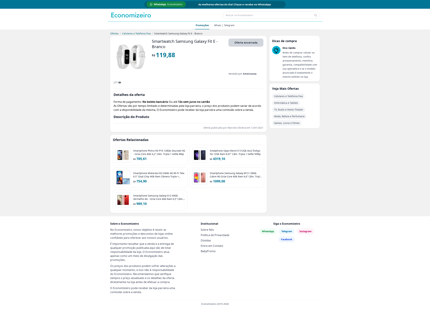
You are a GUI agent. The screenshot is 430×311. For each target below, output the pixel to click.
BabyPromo (208, 251)
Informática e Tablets (286, 102)
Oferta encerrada (245, 42)
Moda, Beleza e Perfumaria (289, 116)
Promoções (202, 25)
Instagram (305, 231)
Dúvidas (206, 240)
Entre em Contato (212, 246)
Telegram (286, 231)
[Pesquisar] (315, 15)
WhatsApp (268, 231)
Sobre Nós (207, 230)
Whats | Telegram (224, 25)
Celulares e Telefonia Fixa (136, 33)
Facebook (286, 239)
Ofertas (114, 33)
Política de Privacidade (215, 235)
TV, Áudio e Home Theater (288, 109)
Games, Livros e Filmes (287, 123)
